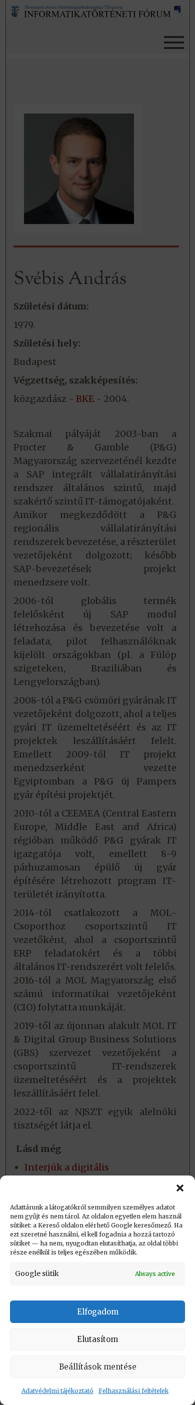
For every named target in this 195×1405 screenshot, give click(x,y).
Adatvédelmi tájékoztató (58, 1390)
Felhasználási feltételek (133, 1390)
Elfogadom (97, 1311)
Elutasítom (97, 1339)
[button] (180, 1188)
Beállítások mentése (97, 1367)
